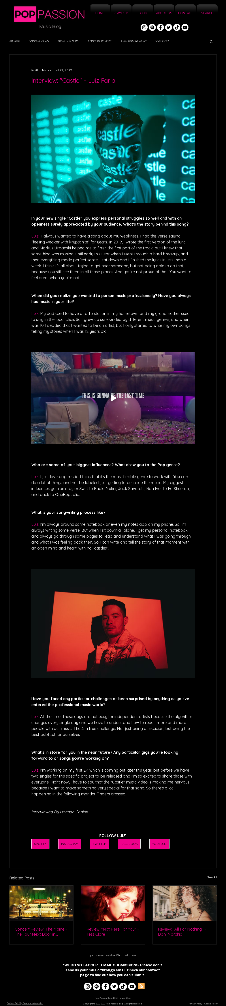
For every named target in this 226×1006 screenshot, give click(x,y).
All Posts (14, 41)
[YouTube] (184, 27)
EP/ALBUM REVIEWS (133, 41)
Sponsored (161, 41)
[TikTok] (176, 27)
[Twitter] (168, 27)
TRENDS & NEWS (68, 41)
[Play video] (113, 398)
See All (212, 877)
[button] (211, 41)
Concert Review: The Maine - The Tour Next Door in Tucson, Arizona (41, 932)
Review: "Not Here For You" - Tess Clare (113, 932)
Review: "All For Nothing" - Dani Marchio (182, 932)
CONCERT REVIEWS (100, 41)
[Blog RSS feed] (141, 986)
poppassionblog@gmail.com (113, 955)
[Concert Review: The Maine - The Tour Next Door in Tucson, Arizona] (41, 903)
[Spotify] (152, 27)
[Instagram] (144, 27)
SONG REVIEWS (39, 41)
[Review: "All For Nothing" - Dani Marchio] (185, 903)
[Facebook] (160, 27)
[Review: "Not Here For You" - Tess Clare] (113, 903)
